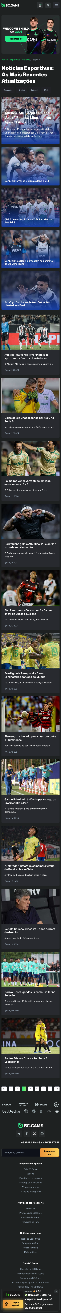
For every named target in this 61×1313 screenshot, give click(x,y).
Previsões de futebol (30, 1217)
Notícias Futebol (30, 1247)
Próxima (57, 1089)
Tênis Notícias (30, 1252)
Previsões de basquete (30, 1213)
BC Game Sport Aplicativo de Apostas (30, 1282)
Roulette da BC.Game (30, 1269)
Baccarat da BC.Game (30, 1278)
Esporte (30, 1173)
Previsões (30, 1208)
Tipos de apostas (30, 1187)
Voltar (3, 1089)
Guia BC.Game (30, 1169)
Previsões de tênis (30, 1222)
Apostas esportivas (10, 59)
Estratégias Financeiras (30, 1182)
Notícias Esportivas (30, 1239)
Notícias (26, 59)
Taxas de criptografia (30, 1191)
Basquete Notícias (30, 1243)
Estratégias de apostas (30, 1178)
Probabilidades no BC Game (30, 1273)
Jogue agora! (15, 1303)
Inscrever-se (49, 1152)
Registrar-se (16, 38)
